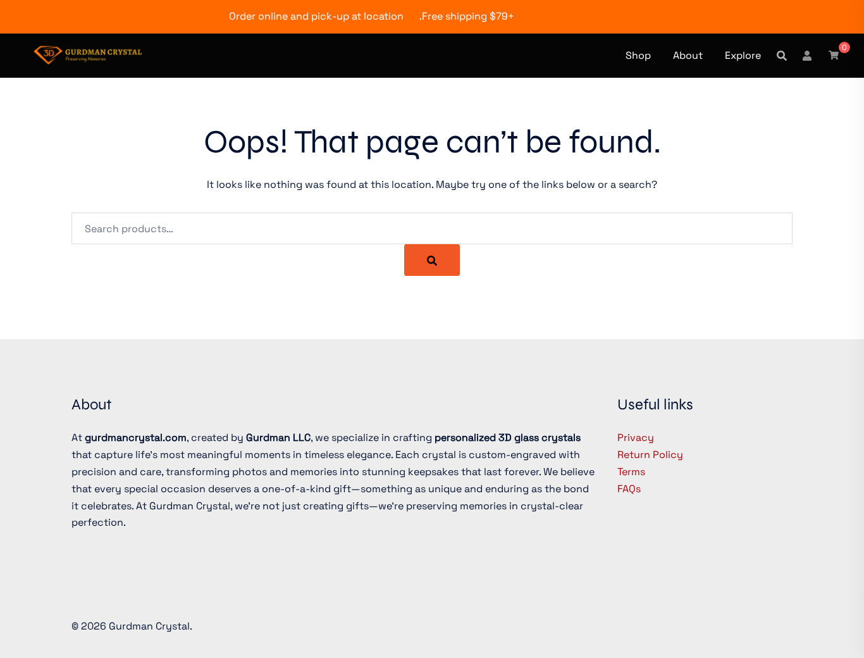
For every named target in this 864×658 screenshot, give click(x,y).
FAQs (629, 488)
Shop (638, 55)
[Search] (432, 260)
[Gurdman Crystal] (87, 54)
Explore (743, 55)
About (688, 55)
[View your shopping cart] (834, 54)
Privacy (635, 437)
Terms (631, 471)
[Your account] (808, 55)
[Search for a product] (782, 56)
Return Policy (650, 454)
